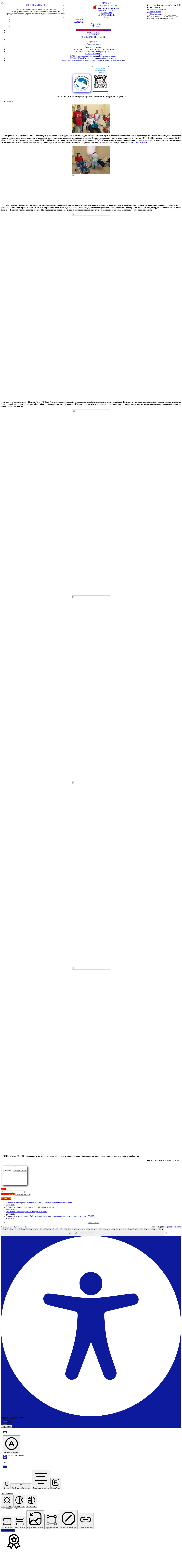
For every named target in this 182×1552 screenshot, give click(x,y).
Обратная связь (155, 14)
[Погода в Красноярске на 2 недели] (20, 1170)
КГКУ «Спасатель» (93, 54)
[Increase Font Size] (5, 1423)
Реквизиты (79, 19)
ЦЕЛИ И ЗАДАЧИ (106, 10)
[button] (166, 1233)
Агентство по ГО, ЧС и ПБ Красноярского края (93, 49)
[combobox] (82, 1232)
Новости (9, 101)
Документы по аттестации (106, 5)
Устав (106, 17)
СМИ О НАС (93, 1223)
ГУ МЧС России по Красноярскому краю (93, 51)
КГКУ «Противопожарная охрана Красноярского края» (93, 56)
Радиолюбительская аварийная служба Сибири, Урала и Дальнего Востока (93, 60)
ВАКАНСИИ (93, 35)
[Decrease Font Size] (5, 1432)
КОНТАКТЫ (106, 13)
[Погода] (7, 1170)
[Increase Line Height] (5, 1457)
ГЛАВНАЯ (106, 3)
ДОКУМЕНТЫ (93, 32)
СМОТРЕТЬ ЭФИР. (139, 142)
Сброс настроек (8, 1530)
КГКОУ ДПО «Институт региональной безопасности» (93, 58)
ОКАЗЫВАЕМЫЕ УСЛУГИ (93, 37)
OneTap (18, 1422)
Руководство (96, 24)
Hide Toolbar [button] (6, 1426)
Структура (79, 22)
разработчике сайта (173, 1227)
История (96, 26)
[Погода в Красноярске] (14, 1168)
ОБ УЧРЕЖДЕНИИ (106, 15)
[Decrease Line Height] (5, 1467)
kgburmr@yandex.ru (157, 9)
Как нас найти (154, 12)
